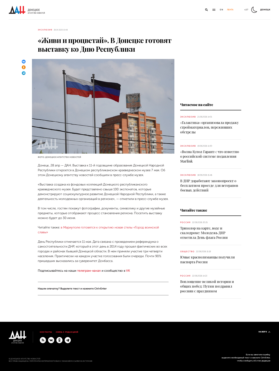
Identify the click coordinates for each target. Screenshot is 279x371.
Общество (187, 251)
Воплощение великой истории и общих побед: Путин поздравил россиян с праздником (207, 286)
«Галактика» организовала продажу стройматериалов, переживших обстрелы (209, 127)
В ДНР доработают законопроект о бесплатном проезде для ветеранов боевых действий (209, 185)
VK (128, 270)
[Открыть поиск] (206, 9)
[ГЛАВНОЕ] (68, 340)
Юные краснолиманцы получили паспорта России (207, 259)
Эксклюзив (45, 30)
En (221, 10)
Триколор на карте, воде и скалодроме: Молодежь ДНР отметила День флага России (204, 233)
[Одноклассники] (24, 67)
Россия (185, 222)
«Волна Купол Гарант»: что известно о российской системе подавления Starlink (209, 156)
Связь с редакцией (67, 332)
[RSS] (43, 340)
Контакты (46, 332)
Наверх (263, 332)
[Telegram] (24, 73)
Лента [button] (230, 10)
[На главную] (27, 10)
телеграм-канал (89, 270)
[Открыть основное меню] (214, 9)
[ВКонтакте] (24, 61)
